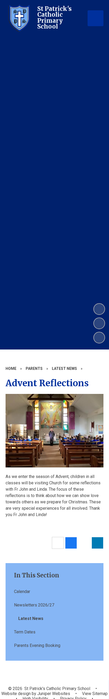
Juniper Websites (53, 693)
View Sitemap (95, 693)
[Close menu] (95, 18)
